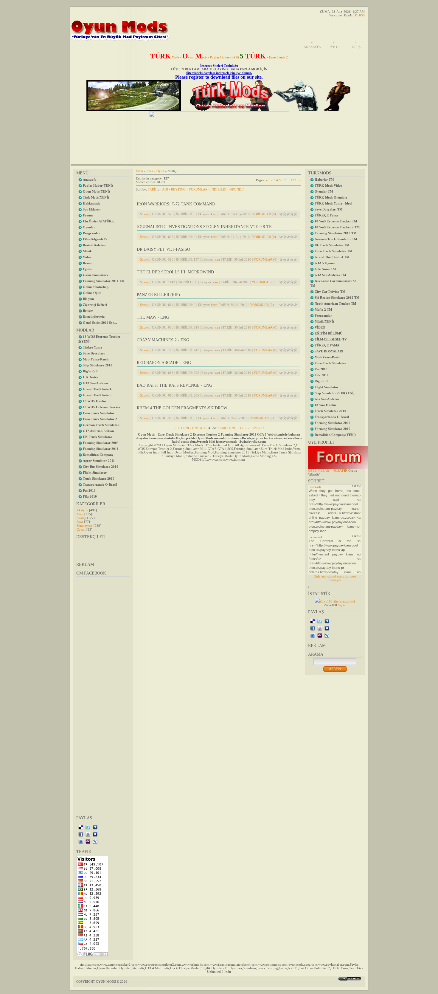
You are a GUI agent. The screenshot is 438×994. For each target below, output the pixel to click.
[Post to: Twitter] (87, 827)
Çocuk (81, 529)
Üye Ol (334, 47)
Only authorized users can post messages (335, 578)
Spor (80, 522)
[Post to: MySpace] (95, 834)
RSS (362, 15)
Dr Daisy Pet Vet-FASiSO (163, 249)
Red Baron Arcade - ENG (164, 362)
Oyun (160, 171)
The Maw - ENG (153, 317)
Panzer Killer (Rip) (158, 294)
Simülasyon (85, 525)
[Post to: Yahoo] (87, 841)
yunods (194, 57)
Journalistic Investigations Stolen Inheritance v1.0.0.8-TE (204, 226)
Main (139, 171)
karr (214, 214)
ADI (165, 189)
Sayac (342, 605)
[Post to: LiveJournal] (95, 841)
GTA (249, 57)
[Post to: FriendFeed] (80, 841)
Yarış (80, 514)
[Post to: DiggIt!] (95, 827)
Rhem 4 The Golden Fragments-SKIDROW (182, 408)
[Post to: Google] (87, 834)
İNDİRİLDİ (218, 189)
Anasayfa (312, 47)
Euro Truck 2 (278, 57)
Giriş (356, 47)
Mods (164, 57)
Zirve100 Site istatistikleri (337, 601)
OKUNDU (236, 189)
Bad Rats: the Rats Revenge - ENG (174, 385)
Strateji (81, 518)
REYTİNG (178, 189)
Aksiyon (82, 510)
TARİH (153, 189)
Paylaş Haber (219, 57)
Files (150, 171)
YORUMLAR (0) (264, 214)
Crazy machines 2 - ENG (163, 340)
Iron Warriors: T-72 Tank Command (176, 204)
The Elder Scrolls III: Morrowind (175, 272)
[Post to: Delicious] (80, 827)
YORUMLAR (198, 189)
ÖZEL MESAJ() (319, 470)
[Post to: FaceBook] (80, 834)
